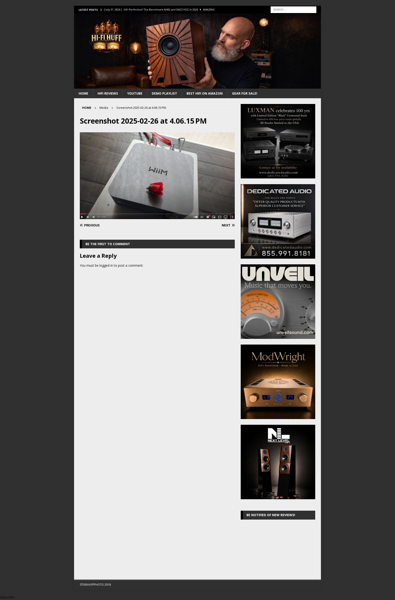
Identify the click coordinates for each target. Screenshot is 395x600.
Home (83, 93)
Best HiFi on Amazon (205, 93)
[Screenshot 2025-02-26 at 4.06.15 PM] (157, 216)
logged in (106, 265)
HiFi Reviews (108, 93)
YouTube (134, 93)
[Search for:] (293, 9)
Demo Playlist (164, 93)
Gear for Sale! (244, 93)
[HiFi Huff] (197, 86)
